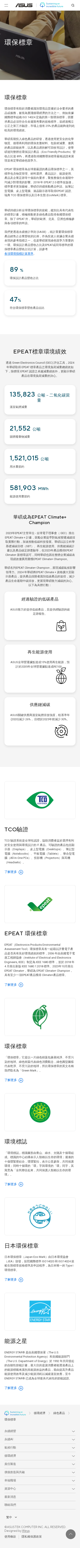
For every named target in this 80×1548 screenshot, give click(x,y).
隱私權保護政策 (32, 1536)
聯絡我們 (10, 1505)
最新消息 (10, 1497)
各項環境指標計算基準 (18, 253)
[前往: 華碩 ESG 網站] (51, 5)
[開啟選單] (6, 5)
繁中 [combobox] (9, 1517)
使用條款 (10, 1536)
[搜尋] (73, 5)
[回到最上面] (71, 1534)
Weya (26, 1531)
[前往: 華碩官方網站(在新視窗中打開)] (24, 5)
